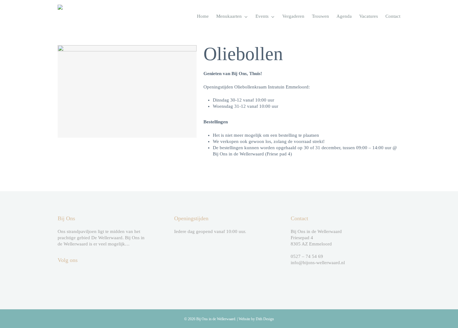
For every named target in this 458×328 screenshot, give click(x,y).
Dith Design (265, 319)
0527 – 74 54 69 (307, 256)
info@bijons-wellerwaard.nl (318, 262)
